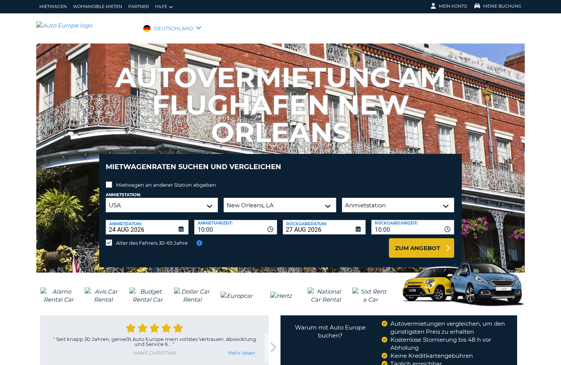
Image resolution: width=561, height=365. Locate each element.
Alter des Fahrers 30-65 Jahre (152, 243)
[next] (272, 348)
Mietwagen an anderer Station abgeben (166, 185)
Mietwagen (53, 6)
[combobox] (235, 227)
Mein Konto (453, 6)
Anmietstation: (123, 194)
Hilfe (161, 6)
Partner (138, 6)
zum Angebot (417, 248)
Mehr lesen (241, 353)
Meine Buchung (502, 6)
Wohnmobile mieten (97, 6)
